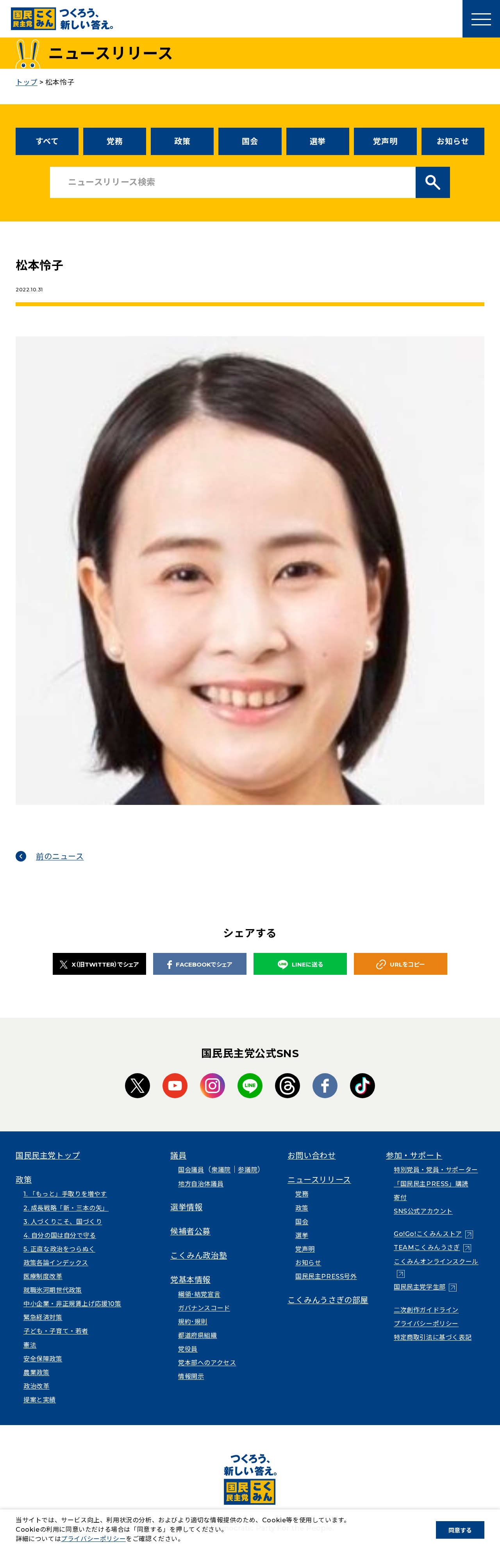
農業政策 (36, 1372)
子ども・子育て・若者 (55, 1331)
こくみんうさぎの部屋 (328, 1300)
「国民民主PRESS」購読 (431, 1184)
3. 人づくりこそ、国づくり (62, 1222)
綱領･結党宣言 (199, 1294)
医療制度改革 (42, 1276)
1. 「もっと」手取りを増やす (65, 1194)
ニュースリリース (319, 1180)
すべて (47, 141)
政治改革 (36, 1386)
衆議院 (221, 1170)
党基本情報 (190, 1279)
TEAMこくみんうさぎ (432, 1247)
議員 (178, 1155)
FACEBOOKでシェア (204, 964)
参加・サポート (414, 1155)
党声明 (385, 141)
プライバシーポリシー (426, 1323)
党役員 (188, 1349)
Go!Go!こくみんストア (433, 1234)
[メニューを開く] (481, 18)
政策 (182, 141)
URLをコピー (407, 964)
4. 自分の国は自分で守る (59, 1235)
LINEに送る (307, 964)
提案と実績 (39, 1400)
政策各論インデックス (55, 1263)
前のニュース (60, 856)
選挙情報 (186, 1207)
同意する (460, 1530)
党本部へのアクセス (207, 1362)
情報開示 (191, 1376)
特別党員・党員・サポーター (436, 1170)
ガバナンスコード (204, 1308)
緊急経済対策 (42, 1317)
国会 (250, 141)
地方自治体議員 (200, 1184)
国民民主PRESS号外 (326, 1276)
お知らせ (453, 141)
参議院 (247, 1170)
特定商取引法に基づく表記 (432, 1337)
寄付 (400, 1197)
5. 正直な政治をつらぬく (59, 1249)
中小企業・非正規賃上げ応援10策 (72, 1304)
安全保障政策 (42, 1359)
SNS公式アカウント (423, 1211)
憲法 (29, 1345)
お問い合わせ (312, 1155)
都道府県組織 (197, 1335)
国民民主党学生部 (425, 1287)
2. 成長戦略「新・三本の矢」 (66, 1208)
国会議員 (191, 1170)
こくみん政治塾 (198, 1255)
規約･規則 (192, 1321)
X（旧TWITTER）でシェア (105, 964)
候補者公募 (190, 1231)
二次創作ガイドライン (426, 1310)
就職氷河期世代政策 (52, 1290)
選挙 (318, 141)
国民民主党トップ (48, 1155)
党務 (115, 141)
